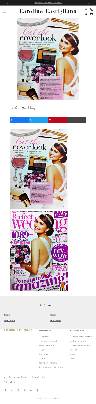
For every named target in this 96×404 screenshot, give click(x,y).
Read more (9, 320)
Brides (7, 314)
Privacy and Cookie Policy (51, 367)
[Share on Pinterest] (57, 120)
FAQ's (41, 350)
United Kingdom (78, 341)
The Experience (46, 345)
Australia (74, 354)
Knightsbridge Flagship (81, 337)
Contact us (44, 337)
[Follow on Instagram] (18, 390)
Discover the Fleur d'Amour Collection (48, 3)
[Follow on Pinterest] (25, 390)
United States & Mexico (81, 345)
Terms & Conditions (48, 363)
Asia (72, 358)
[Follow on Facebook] (5, 390)
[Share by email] (76, 120)
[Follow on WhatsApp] (37, 390)
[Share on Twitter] (38, 120)
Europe (73, 350)
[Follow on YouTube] (31, 390)
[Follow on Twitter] (11, 390)
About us (43, 354)
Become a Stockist (48, 341)
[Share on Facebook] (19, 120)
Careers (42, 358)
